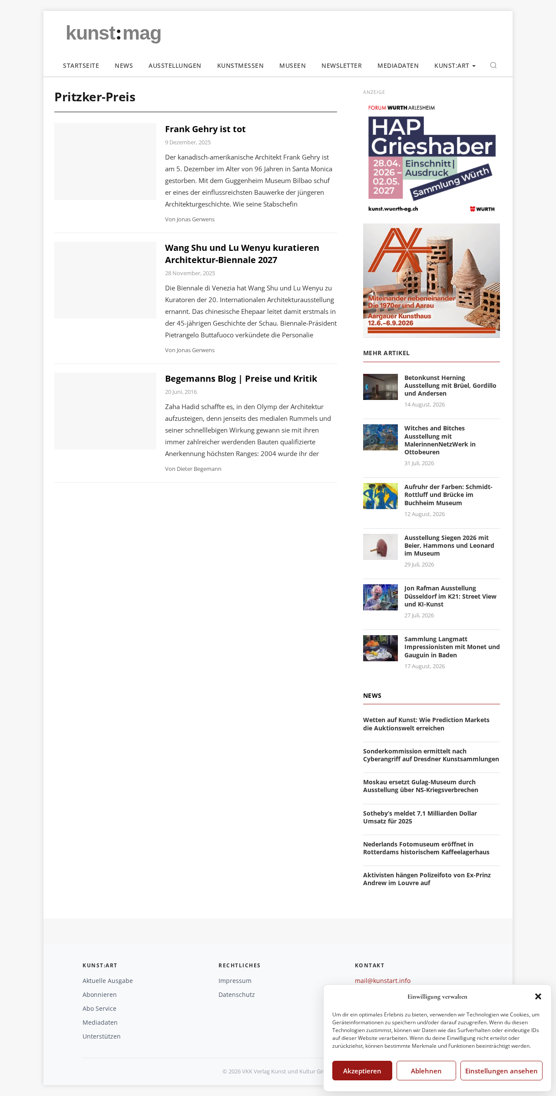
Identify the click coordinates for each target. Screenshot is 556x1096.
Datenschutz (236, 994)
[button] (538, 996)
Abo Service (99, 1008)
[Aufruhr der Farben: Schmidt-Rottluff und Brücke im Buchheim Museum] (380, 504)
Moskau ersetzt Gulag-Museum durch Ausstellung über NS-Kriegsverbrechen (420, 786)
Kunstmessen (240, 65)
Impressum (235, 980)
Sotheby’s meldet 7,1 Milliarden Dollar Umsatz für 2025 (420, 817)
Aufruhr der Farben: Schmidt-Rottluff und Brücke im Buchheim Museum (448, 494)
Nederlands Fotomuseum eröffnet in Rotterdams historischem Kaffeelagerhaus (426, 848)
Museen (292, 65)
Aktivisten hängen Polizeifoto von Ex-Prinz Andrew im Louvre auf (427, 879)
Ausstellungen (175, 65)
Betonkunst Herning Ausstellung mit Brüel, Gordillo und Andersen (450, 385)
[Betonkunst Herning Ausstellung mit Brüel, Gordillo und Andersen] (380, 394)
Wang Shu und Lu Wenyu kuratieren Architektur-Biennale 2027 (242, 254)
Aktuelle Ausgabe (108, 980)
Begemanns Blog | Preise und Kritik (241, 378)
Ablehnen (426, 1070)
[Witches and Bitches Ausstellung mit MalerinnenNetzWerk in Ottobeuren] (380, 445)
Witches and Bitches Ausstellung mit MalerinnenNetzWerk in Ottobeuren (440, 440)
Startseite (81, 65)
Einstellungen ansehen (501, 1070)
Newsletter (341, 65)
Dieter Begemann (199, 469)
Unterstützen (102, 1036)
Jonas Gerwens (196, 219)
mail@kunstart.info (382, 980)
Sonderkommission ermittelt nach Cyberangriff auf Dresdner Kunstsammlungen (431, 755)
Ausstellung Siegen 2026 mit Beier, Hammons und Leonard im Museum (449, 545)
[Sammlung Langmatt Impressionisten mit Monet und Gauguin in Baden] (380, 656)
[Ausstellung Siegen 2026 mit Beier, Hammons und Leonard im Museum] (380, 554)
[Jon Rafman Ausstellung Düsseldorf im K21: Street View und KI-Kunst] (380, 605)
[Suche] (493, 65)
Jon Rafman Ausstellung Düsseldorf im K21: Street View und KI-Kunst (450, 596)
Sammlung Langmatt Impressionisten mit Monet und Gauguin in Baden (452, 647)
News (124, 65)
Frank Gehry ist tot (205, 129)
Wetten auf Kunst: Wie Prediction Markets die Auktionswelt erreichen (426, 724)
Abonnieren (100, 994)
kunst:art (452, 65)
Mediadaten (398, 65)
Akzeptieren (362, 1070)
